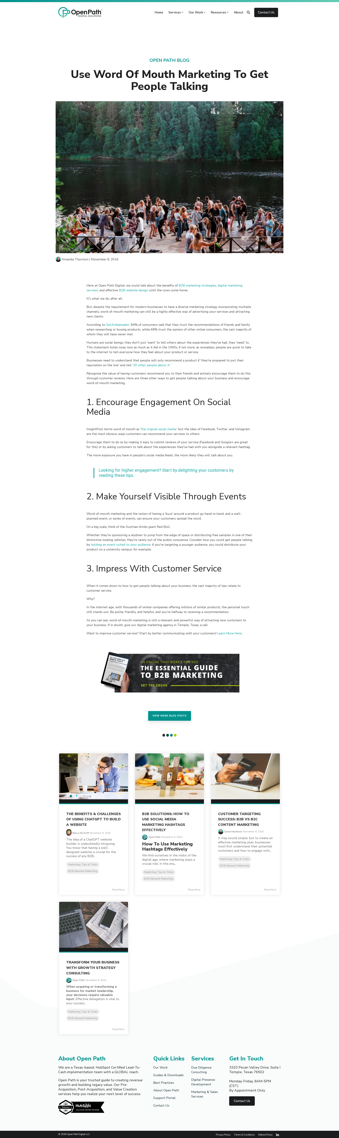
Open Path (154, 837)
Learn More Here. (229, 633)
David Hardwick (233, 831)
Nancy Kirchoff (80, 833)
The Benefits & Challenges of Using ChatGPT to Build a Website (93, 819)
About (238, 12)
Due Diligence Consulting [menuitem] (201, 1069)
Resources (218, 12)
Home (159, 12)
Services (174, 12)
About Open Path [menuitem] (166, 1090)
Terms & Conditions (244, 1134)
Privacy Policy (223, 1134)
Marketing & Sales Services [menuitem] (205, 1094)
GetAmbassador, (118, 325)
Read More (118, 889)
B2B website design (133, 290)
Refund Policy (265, 1134)
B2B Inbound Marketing (82, 871)
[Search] (248, 12)
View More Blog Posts (170, 715)
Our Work (196, 12)
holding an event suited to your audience (121, 545)
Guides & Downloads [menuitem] (168, 1075)
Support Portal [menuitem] (164, 1098)
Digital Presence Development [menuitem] (203, 1082)
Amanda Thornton (75, 259)
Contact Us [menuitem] (161, 1105)
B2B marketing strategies (197, 285)
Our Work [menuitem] (160, 1067)
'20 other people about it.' (151, 365)
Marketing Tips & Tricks (83, 864)
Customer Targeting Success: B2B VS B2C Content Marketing (239, 819)
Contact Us (266, 12)
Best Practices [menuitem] (163, 1083)
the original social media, (159, 429)
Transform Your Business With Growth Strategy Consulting (92, 967)
